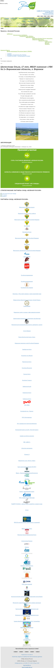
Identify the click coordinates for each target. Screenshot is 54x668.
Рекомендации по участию (26, 18)
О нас (23, 21)
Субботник (14, 18)
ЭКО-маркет (38, 18)
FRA (27, 24)
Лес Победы (46, 18)
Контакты (30, 21)
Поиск (31, 24)
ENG (24, 24)
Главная (6, 18)
